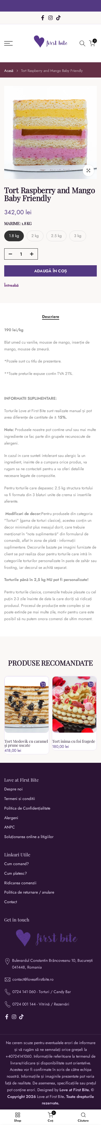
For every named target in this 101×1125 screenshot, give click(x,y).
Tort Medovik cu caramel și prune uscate (26, 743)
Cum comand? (16, 864)
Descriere (50, 316)
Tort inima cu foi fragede (73, 741)
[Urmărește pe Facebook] (42, 17)
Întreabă (11, 285)
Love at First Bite (50, 1096)
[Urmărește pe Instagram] (50, 17)
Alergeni (11, 818)
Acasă (8, 70)
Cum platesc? (15, 873)
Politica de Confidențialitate (27, 808)
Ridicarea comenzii (20, 883)
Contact (10, 902)
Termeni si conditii (19, 798)
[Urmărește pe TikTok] (58, 17)
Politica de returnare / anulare (29, 892)
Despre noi (13, 789)
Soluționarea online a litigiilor (29, 836)
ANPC (9, 827)
